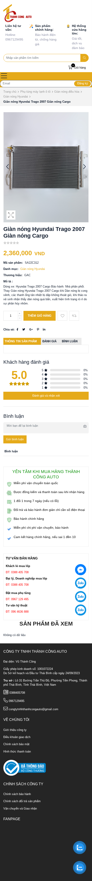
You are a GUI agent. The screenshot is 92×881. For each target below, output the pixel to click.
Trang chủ (9, 91)
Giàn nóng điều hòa (66, 91)
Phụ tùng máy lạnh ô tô (35, 91)
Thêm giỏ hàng (39, 315)
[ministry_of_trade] (24, 767)
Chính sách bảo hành (17, 794)
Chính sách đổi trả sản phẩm (22, 801)
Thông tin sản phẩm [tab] (21, 341)
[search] (84, 58)
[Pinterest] (38, 329)
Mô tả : (8, 281)
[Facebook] (17, 329)
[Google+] (31, 329)
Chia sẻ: (9, 329)
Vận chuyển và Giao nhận (20, 808)
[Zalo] (80, 584)
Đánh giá (49, 341)
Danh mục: (10, 269)
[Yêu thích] (62, 315)
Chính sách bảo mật (16, 744)
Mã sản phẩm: (13, 262)
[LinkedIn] (44, 329)
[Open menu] (4, 76)
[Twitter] (23, 329)
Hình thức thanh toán (17, 751)
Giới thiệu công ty (15, 730)
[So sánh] (74, 315)
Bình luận (69, 341)
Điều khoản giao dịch (16, 737)
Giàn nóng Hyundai (15, 96)
